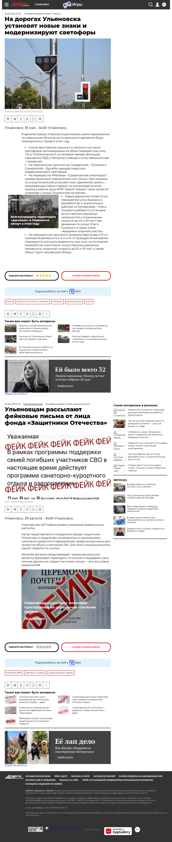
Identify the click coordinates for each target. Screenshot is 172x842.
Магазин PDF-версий (104, 776)
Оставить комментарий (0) (86, 276)
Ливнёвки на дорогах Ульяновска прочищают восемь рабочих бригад (90, 328)
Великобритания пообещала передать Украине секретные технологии (142, 508)
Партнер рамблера (92, 829)
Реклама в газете (80, 776)
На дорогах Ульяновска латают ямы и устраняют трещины (35, 337)
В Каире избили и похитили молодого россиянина (141, 485)
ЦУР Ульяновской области (19, 501)
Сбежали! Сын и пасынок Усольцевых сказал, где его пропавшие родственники (147, 446)
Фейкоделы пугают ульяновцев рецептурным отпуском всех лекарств (35, 721)
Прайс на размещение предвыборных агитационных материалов (117, 780)
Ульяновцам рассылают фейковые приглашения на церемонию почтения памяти (60, 607)
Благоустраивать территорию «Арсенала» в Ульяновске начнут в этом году (89, 339)
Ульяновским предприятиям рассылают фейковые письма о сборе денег (35, 710)
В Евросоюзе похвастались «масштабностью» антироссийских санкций (145, 520)
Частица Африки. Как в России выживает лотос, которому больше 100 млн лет (146, 457)
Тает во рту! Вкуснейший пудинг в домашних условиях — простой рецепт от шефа (146, 423)
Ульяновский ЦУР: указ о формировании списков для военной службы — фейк (34, 699)
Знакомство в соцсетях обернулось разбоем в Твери (145, 530)
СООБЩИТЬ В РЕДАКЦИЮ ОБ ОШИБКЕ (44, 784)
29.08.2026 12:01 (12, 404)
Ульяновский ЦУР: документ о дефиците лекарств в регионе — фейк (89, 710)
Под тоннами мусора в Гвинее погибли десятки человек (143, 496)
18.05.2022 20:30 (13, 13)
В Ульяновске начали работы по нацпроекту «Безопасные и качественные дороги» (36, 350)
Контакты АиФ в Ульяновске (41, 780)
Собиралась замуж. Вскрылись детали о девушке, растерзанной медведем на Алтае (145, 435)
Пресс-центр (60, 776)
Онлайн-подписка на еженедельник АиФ (140, 776)
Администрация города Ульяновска (24, 111)
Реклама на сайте (68, 780)
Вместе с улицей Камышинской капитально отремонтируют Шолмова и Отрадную (35, 328)
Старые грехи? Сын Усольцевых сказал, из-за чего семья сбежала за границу (147, 468)
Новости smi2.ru (16, 394)
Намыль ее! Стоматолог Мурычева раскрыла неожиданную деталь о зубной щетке (146, 412)
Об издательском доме (38, 776)
